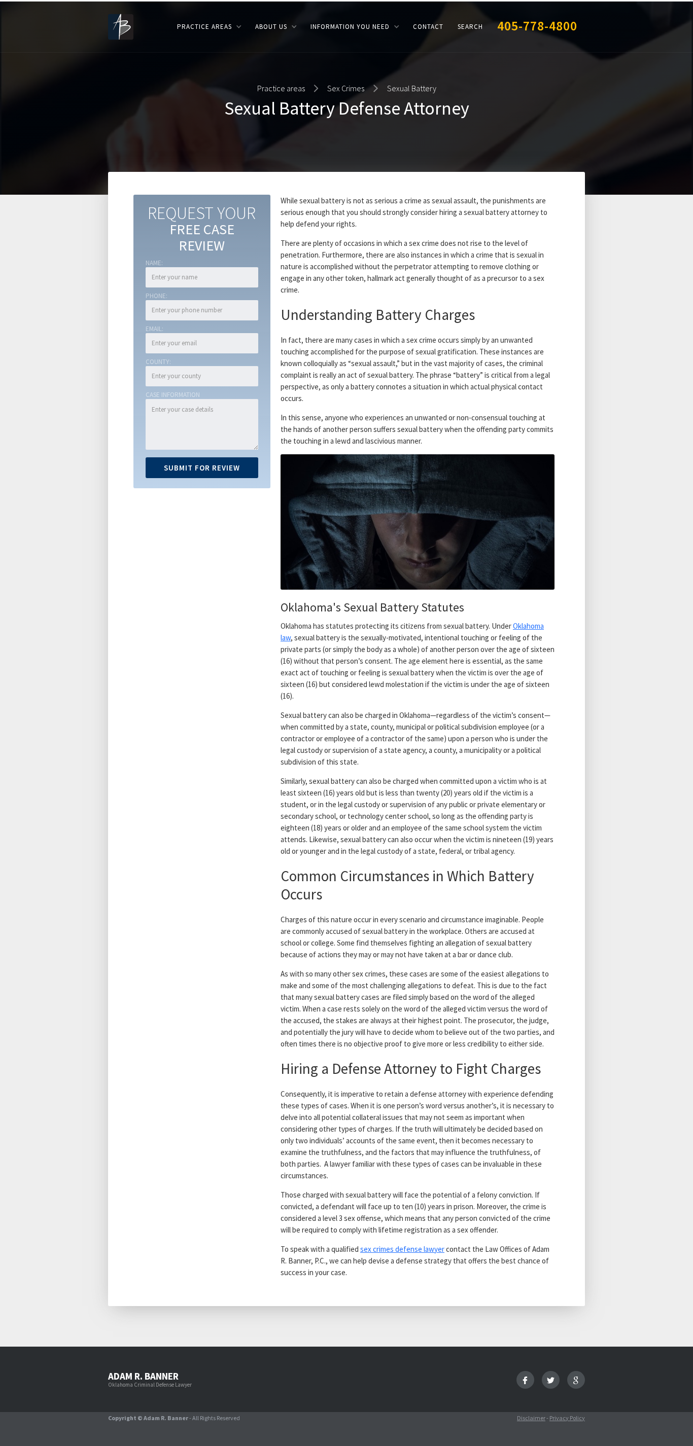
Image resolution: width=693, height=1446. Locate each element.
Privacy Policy (567, 1418)
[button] (209, 26)
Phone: (156, 296)
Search (470, 26)
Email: (154, 328)
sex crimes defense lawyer (402, 1249)
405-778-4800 (537, 25)
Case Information (173, 394)
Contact (428, 26)
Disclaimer (531, 1418)
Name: (154, 263)
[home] (120, 26)
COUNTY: (158, 361)
